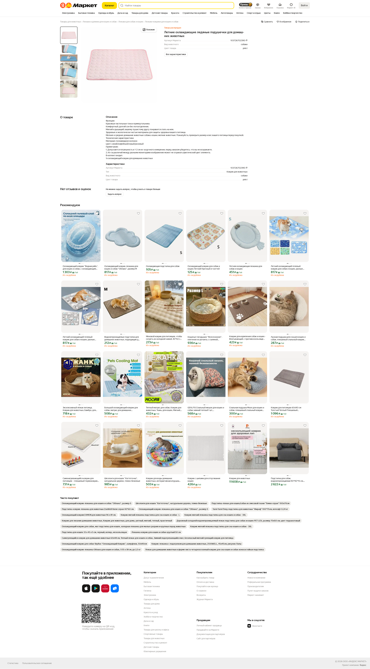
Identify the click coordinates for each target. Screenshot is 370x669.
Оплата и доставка (205, 582)
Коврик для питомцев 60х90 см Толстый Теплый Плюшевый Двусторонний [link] (286, 408)
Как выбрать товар (205, 578)
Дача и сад (149, 621)
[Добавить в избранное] (97, 213)
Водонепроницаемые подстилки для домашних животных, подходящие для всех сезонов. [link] (122, 338)
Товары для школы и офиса (156, 630)
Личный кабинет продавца (209, 625)
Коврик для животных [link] (239, 478)
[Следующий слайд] (153, 65)
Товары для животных (154, 638)
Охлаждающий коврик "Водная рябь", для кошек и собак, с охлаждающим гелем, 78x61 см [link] (80, 267)
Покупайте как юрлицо (207, 586)
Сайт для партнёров (206, 638)
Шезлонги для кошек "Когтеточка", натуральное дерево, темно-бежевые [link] (122, 479)
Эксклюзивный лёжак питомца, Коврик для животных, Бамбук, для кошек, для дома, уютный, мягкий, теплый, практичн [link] (79, 408)
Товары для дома (152, 604)
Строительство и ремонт (155, 643)
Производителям (255, 586)
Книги (146, 625)
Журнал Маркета (205, 599)
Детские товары (151, 647)
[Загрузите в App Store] (86, 592)
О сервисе (201, 591)
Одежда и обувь (151, 599)
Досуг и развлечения (154, 578)
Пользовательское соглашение (37, 663)
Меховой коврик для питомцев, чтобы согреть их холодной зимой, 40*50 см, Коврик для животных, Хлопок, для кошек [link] (164, 337)
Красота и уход (151, 612)
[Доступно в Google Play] (96, 592)
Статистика (13, 663)
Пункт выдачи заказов (258, 591)
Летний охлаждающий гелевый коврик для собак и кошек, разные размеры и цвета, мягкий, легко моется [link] (287, 267)
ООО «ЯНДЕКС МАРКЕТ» (355, 661)
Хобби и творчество (153, 617)
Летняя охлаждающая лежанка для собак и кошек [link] (245, 267)
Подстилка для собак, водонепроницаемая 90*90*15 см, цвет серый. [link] (287, 479)
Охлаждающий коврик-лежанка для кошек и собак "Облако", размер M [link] (121, 267)
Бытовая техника (152, 586)
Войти (304, 5)
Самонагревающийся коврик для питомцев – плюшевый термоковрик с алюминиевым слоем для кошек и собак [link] (81, 479)
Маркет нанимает (255, 595)
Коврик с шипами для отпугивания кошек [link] (204, 479)
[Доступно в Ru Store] (115, 592)
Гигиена (147, 591)
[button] (175, 54)
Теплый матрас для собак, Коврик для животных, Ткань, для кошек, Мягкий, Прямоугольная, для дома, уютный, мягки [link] (163, 408)
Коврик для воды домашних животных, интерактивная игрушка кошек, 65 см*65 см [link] (162, 479)
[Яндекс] (363, 665)
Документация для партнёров (211, 634)
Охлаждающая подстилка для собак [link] (163, 266)
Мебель (147, 582)
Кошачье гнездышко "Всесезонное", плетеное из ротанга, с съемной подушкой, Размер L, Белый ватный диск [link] (205, 338)
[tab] (68, 13)
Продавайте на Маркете (208, 630)
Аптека (147, 608)
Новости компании (256, 578)
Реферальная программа (259, 582)
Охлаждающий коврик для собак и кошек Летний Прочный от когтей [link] (204, 267)
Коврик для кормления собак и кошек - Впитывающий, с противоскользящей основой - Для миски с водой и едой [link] (247, 337)
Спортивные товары (153, 634)
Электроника (150, 595)
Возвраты (201, 595)
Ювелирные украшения (155, 651)
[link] (96, 503)
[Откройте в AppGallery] (105, 592)
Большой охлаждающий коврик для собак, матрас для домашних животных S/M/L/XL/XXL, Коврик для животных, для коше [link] (121, 408)
